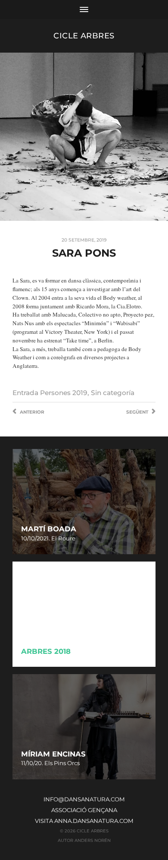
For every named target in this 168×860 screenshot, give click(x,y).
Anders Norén (93, 840)
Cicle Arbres (83, 36)
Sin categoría (112, 393)
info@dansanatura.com (84, 799)
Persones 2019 (63, 393)
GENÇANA (102, 810)
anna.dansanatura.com (94, 820)
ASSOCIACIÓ (69, 810)
